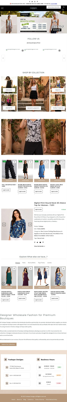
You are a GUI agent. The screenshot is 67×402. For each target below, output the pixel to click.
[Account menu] (63, 7)
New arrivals (40, 238)
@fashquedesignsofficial (33, 43)
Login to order (6, 190)
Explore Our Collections (8, 344)
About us (19, 399)
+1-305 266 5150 (16, 375)
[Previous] (4, 224)
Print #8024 (56, 233)
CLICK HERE (54, 3)
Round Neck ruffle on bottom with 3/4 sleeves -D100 (25, 186)
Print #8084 (41, 235)
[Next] (30, 224)
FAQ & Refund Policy (51, 399)
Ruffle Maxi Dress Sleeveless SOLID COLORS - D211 (24, 293)
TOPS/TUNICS (50, 235)
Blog (24, 399)
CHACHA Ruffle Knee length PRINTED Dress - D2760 (58, 293)
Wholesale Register (54, 7)
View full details (39, 246)
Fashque (41, 226)
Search (13, 399)
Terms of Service (39, 399)
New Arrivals (48, 233)
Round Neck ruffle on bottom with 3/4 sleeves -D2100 (41, 186)
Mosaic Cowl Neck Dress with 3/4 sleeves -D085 (56, 186)
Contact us (31, 399)
